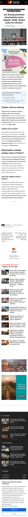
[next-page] (5, 348)
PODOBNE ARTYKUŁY (11, 265)
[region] (14, 498)
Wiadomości (11, 6)
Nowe (8, 11)
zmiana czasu (8, 225)
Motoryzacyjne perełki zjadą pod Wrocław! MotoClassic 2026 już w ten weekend (18, 421)
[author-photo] (14, 254)
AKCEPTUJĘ (14, 509)
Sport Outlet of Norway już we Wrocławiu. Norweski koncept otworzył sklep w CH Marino (16, 448)
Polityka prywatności (13, 506)
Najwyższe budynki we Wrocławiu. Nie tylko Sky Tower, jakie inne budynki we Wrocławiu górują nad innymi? (7, 237)
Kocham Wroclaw (10, 25)
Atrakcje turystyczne (4, 319)
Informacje (22, 9)
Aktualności (18, 6)
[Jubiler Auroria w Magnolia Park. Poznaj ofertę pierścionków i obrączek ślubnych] (5, 300)
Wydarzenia (18, 11)
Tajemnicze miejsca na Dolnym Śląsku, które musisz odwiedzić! (16, 317)
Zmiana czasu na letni (10, 98)
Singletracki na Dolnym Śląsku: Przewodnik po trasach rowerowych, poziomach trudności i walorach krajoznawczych (17, 334)
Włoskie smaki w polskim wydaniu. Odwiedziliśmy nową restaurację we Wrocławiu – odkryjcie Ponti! (17, 282)
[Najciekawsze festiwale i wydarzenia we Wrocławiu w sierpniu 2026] (5, 342)
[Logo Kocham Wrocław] (14, 2)
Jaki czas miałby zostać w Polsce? (13, 102)
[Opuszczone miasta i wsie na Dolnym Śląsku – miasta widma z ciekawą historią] (5, 325)
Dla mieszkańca (16, 9)
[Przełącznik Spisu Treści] (23, 95)
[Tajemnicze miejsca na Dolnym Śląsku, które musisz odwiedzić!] (5, 317)
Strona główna (4, 6)
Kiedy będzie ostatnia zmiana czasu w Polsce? (13, 100)
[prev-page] (2, 348)
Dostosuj (14, 513)
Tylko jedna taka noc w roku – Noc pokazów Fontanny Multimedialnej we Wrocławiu (21, 236)
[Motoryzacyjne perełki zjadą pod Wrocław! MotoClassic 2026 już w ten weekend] (5, 291)
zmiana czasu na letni (17, 225)
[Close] (26, 481)
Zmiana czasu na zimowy (8, 97)
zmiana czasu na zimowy (7, 226)
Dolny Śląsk (4, 310)
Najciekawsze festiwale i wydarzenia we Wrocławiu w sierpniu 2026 (17, 342)
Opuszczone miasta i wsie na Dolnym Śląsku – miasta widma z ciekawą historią (18, 324)
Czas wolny (13, 11)
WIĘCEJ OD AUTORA (10, 267)
